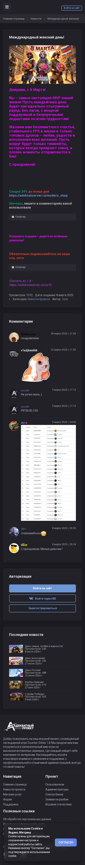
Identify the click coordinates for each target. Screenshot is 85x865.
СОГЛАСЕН (66, 842)
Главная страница (14, 18)
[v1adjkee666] (15, 354)
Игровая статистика (58, 804)
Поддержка (10, 804)
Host (24, 545)
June (65, 299)
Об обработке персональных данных (27, 819)
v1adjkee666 (29, 350)
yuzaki (25, 390)
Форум (7, 799)
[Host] (15, 548)
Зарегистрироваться (42, 608)
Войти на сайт (72, 8)
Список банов (54, 794)
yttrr (23, 528)
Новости (36, 18)
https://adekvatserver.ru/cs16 (30, 285)
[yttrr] (15, 532)
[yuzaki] (15, 394)
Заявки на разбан (56, 799)
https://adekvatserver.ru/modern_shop (38, 195)
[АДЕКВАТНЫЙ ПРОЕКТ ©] (19, 728)
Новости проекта (39, 299)
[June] (15, 426)
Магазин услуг (12, 794)
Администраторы (56, 789)
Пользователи (54, 784)
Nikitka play (28, 334)
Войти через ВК (44, 598)
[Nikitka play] (15, 337)
